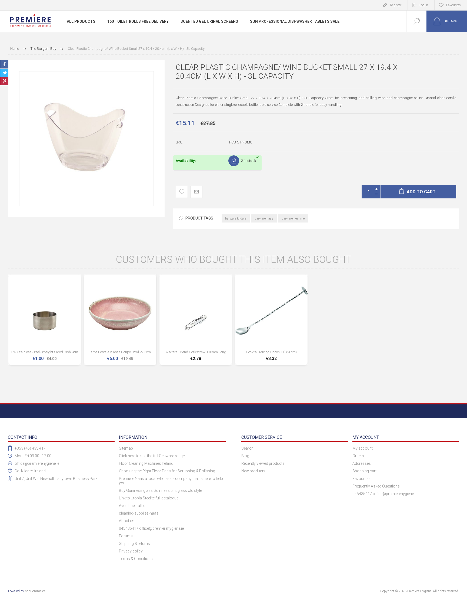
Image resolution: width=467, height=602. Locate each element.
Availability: (186, 161)
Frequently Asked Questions (376, 486)
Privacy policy (131, 551)
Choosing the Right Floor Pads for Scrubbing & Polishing (167, 471)
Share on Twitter (4, 73)
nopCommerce (35, 591)
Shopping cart (364, 471)
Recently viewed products (263, 463)
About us (126, 521)
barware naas (264, 218)
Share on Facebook (4, 64)
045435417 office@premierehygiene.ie (151, 528)
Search (247, 448)
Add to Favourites (182, 192)
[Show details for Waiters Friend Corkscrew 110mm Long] (195, 319)
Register (395, 5)
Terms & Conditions (136, 559)
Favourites (361, 478)
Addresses (361, 463)
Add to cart (44, 350)
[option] (86, 138)
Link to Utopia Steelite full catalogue (148, 498)
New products (253, 471)
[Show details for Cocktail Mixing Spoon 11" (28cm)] (271, 319)
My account (362, 448)
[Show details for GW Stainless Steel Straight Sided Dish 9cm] (44, 319)
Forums (126, 536)
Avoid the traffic (132, 505)
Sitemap (126, 448)
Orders (358, 456)
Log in (423, 5)
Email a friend (196, 192)
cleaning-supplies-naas (138, 513)
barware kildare (235, 218)
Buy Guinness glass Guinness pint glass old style (160, 490)
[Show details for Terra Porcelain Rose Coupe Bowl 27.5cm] (120, 319)
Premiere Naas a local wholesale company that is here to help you (171, 480)
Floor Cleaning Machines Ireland (146, 463)
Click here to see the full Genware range (152, 456)
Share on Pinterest (4, 81)
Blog (245, 456)
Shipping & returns (134, 543)
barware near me (293, 218)
